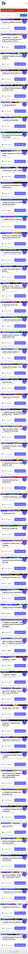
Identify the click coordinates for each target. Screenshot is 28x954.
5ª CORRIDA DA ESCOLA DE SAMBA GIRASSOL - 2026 (12, 464)
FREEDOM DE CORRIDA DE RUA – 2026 (13, 740)
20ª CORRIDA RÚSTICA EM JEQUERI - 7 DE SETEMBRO (13, 136)
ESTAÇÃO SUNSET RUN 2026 (10, 708)
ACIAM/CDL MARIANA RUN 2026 (11, 22)
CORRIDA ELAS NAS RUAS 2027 (11, 907)
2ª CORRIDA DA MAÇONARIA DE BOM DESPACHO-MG (13, 186)
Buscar (23, 15)
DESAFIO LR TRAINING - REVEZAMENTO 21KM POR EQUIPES (14, 842)
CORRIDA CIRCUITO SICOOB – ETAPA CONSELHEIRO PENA (13, 336)
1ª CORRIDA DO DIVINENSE (10, 120)
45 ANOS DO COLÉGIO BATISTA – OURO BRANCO (13, 270)
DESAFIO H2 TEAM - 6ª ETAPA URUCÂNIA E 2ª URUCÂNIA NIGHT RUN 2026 (14, 288)
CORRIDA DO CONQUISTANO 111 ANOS (14, 73)
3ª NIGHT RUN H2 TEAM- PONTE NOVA (13, 170)
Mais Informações (20, 28)
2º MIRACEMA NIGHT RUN (10, 305)
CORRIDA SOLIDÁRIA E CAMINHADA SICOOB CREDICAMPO (13, 203)
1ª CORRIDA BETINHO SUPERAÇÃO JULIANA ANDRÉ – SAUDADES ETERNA (13, 413)
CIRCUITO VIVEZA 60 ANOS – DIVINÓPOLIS (10, 481)
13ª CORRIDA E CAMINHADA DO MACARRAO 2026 (11, 793)
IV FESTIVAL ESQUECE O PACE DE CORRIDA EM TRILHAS (11, 938)
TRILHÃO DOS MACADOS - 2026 (11, 577)
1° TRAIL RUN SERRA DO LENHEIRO (12, 320)
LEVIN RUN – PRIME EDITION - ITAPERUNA (11, 724)
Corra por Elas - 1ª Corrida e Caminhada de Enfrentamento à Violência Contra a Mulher (12, 39)
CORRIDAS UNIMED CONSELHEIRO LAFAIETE (12, 57)
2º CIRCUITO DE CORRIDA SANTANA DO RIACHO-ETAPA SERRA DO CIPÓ (14, 236)
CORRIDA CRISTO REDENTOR (10, 352)
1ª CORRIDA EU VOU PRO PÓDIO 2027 (13, 892)
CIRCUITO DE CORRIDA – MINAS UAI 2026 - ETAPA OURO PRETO (13, 692)
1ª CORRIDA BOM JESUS (9, 105)
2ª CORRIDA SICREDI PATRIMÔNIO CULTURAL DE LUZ (12, 89)
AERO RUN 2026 (7, 382)
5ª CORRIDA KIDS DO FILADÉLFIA (12, 219)
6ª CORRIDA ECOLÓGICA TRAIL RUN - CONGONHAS (13, 447)
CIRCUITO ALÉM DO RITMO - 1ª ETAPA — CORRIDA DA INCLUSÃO (13, 430)
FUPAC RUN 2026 (7, 826)
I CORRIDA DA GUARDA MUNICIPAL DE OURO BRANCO (13, 859)
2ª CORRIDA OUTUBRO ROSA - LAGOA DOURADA (13, 544)
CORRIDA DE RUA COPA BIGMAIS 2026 (13, 592)
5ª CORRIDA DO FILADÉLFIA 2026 (12, 253)
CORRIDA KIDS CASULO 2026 (10, 397)
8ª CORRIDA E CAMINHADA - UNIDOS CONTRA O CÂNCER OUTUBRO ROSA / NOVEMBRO (13, 624)
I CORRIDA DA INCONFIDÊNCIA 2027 (13, 922)
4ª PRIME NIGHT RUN (8, 513)
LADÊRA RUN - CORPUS (9, 659)
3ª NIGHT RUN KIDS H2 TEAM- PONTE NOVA (13, 154)
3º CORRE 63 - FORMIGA (9, 675)
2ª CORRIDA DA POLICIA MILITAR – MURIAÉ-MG (12, 810)
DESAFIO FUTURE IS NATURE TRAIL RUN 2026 (12, 561)
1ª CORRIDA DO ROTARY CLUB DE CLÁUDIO (12, 756)
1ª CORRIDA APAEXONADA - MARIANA (13, 497)
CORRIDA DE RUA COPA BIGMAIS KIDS (13, 607)
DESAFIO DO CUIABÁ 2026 (10, 528)
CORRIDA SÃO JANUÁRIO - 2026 (11, 367)
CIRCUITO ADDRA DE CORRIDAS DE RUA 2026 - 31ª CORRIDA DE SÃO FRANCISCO (14, 642)
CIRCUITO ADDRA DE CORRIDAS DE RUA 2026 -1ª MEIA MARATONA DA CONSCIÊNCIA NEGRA (14, 775)
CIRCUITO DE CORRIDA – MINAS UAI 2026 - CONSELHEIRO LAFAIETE (13, 876)
